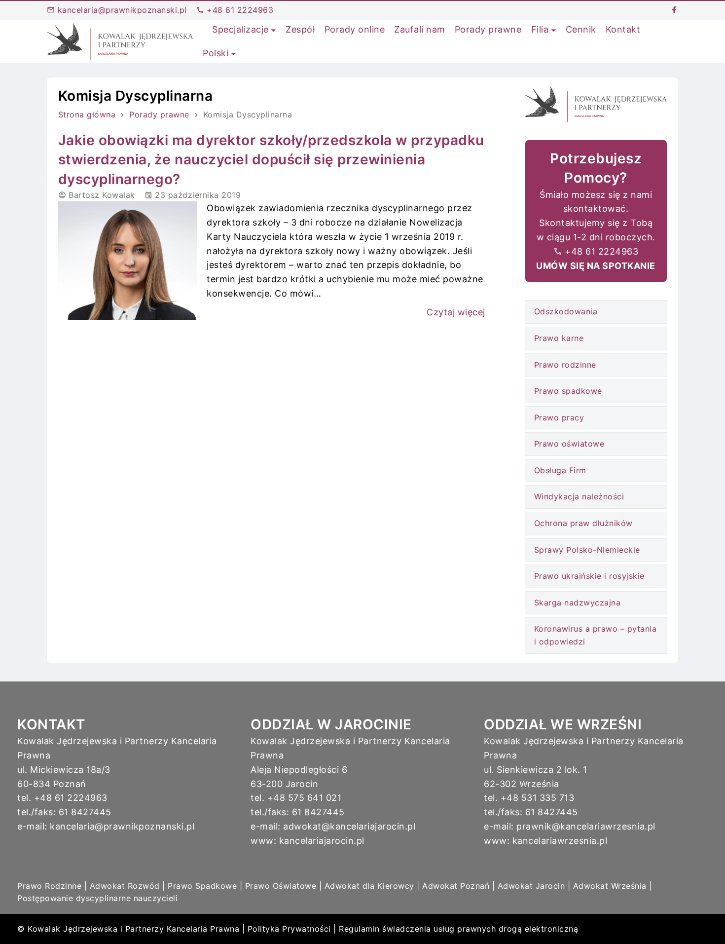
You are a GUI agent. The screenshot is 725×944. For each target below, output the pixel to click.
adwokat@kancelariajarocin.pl (349, 826)
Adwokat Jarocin (531, 886)
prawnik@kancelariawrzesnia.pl (585, 826)
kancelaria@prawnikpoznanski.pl (121, 10)
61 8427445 (85, 812)
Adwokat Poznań (455, 886)
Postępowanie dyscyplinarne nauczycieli (97, 898)
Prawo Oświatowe (281, 886)
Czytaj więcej (456, 312)
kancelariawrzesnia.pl (560, 840)
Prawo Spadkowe (202, 886)
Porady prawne (159, 114)
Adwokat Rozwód (125, 886)
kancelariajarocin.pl (321, 840)
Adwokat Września (610, 886)
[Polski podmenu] (233, 53)
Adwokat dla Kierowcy (369, 886)
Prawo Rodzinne (49, 886)
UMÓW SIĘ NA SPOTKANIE (595, 266)
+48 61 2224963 (239, 10)
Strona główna (87, 114)
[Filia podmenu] (553, 30)
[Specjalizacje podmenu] (273, 30)
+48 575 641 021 (304, 798)
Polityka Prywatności (289, 929)
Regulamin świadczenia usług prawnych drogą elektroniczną (458, 929)
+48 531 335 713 (538, 798)
